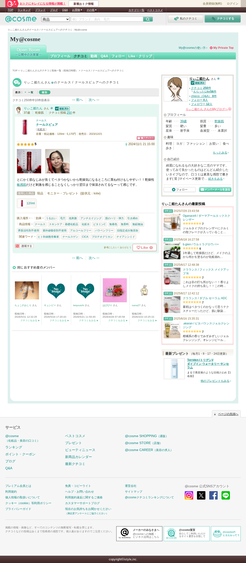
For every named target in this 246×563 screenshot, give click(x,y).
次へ (92, 100)
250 (69, 112)
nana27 (136, 305)
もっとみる (220, 152)
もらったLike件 (204, 91)
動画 (94, 56)
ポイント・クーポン (20, 454)
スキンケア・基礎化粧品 (63, 224)
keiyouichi (79, 305)
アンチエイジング (91, 218)
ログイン (232, 3)
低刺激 (73, 218)
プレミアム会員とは (18, 486)
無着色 (113, 224)
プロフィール (60, 56)
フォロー (118, 56)
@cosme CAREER (149, 450)
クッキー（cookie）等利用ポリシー (28, 503)
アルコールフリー (80, 230)
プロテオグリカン (102, 236)
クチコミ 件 (201, 88)
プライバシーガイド (18, 509)
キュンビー (50, 305)
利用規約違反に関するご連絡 (84, 497)
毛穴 (62, 218)
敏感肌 (21, 184)
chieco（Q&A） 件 (204, 96)
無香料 (125, 224)
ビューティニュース (80, 450)
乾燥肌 (219, 121)
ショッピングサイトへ (146, 138)
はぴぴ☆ (108, 305)
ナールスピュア (47, 124)
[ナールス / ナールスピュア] (25, 133)
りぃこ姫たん (33, 108)
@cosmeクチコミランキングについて (149, 497)
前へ (79, 100)
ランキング (24, 9)
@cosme (22, 438)
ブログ (54, 9)
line (225, 495)
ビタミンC (99, 224)
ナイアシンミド (126, 236)
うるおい (51, 218)
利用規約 (11, 491)
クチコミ (80, 56)
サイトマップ (133, 491)
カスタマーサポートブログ (82, 503)
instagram (189, 495)
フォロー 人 (199, 100)
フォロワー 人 (201, 104)
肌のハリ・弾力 (114, 218)
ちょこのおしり (23, 305)
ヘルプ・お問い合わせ (79, 491)
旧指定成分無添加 (127, 230)
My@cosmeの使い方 (192, 47)
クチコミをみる (28, 320)
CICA (85, 236)
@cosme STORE (143, 443)
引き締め (132, 218)
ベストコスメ (155, 10)
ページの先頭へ (228, 414)
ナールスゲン (70, 236)
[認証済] (62, 108)
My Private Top (223, 47)
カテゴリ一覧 (136, 10)
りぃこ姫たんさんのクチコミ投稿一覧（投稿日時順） (49, 70)
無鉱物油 (137, 224)
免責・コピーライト (78, 486)
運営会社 (130, 486)
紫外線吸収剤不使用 (55, 230)
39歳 (183, 121)
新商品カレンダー (78, 457)
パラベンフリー (104, 230)
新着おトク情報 (84, 4)
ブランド (40, 9)
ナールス (41, 120)
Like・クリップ (140, 56)
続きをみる (215, 178)
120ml (31, 203)
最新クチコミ (75, 464)
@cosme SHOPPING (146, 436)
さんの (208, 109)
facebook (213, 495)
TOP (10, 9)
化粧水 (41, 129)
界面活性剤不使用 (28, 230)
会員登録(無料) (212, 3)
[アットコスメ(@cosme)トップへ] (21, 20)
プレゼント (73, 443)
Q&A (65, 9)
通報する (24, 246)
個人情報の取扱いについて (22, 497)
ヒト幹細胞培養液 (48, 236)
